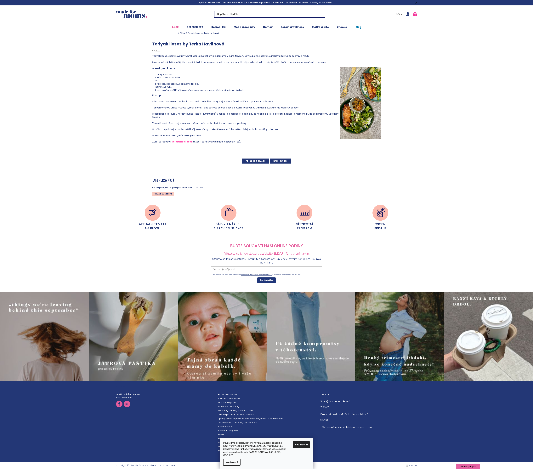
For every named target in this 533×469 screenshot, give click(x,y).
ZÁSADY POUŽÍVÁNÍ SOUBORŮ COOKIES (252, 453)
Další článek (280, 161)
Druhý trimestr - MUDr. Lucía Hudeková (344, 414)
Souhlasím (301, 444)
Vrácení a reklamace (229, 398)
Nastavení (232, 462)
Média (221, 434)
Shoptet (413, 465)
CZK (398, 14)
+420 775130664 (124, 397)
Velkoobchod (225, 426)
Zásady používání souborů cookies (236, 414)
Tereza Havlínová (182, 141)
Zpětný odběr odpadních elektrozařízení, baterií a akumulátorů (250, 418)
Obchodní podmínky (228, 406)
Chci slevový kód (266, 280)
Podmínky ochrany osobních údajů (235, 410)
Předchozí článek (255, 161)
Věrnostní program (228, 430)
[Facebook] (119, 404)
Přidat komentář (163, 193)
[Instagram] (127, 404)
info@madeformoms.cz (128, 393)
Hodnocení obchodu (228, 394)
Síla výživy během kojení (335, 401)
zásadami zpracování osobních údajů (256, 275)
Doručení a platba (227, 402)
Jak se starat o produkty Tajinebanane (238, 422)
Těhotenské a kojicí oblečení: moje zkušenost (348, 427)
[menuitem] (175, 27)
